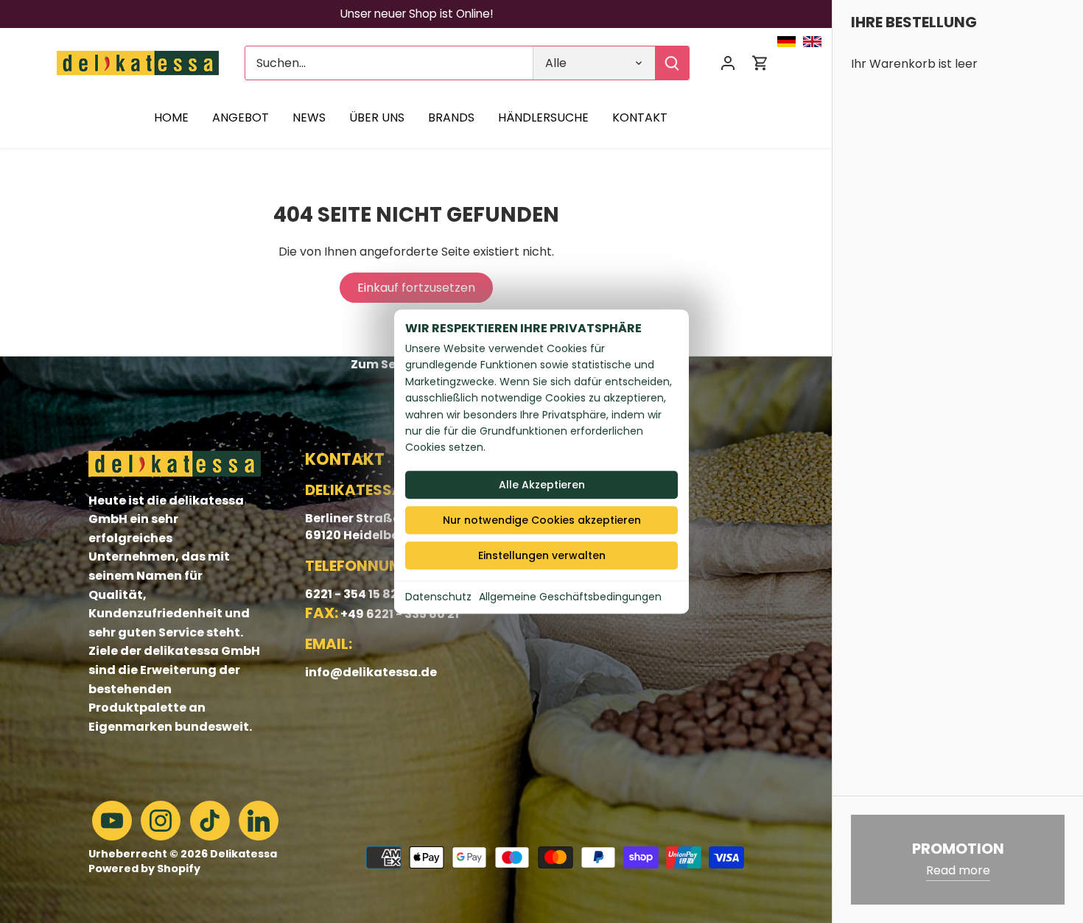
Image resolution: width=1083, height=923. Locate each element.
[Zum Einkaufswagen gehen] (760, 63)
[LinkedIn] (259, 821)
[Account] (728, 63)
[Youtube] (112, 821)
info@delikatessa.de (371, 672)
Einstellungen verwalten (542, 555)
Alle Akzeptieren (542, 484)
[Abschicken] (672, 63)
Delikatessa (243, 853)
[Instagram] (161, 821)
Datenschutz (438, 596)
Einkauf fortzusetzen (416, 287)
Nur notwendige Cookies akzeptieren (542, 520)
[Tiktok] (210, 821)
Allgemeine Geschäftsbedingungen (570, 596)
